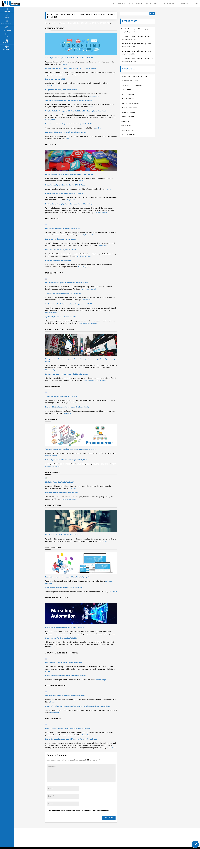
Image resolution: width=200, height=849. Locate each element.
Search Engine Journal (85, 235)
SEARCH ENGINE (126, 121)
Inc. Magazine (94, 96)
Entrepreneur (70, 200)
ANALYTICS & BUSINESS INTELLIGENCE (134, 76)
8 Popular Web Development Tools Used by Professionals (64, 587)
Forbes (64, 64)
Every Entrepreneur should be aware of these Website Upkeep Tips (67, 577)
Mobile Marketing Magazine (87, 323)
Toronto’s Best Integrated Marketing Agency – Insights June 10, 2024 (137, 45)
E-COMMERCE (126, 90)
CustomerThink (86, 300)
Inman (90, 107)
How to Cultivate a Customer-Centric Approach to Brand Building (67, 407)
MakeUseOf (113, 592)
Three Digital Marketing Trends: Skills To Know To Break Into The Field (69, 58)
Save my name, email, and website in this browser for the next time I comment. (79, 811)
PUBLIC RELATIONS (127, 117)
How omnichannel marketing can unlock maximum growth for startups (69, 124)
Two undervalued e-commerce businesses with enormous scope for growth (70, 449)
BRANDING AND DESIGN (129, 81)
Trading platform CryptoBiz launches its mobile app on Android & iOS (68, 304)
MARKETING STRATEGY (103, 23)
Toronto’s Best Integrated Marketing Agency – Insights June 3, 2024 (137, 52)
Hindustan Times (51, 313)
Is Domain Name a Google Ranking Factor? (59, 260)
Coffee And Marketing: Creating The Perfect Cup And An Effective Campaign (71, 68)
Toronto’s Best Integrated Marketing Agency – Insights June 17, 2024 (137, 38)
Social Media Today (100, 213)
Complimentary (168, 3)
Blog (196, 3)
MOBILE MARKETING (128, 112)
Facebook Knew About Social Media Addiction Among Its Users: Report (69, 174)
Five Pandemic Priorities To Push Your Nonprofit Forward (64, 627)
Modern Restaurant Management (94, 380)
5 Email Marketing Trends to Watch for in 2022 (61, 396)
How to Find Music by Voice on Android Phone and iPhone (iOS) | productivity (71, 739)
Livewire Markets (51, 456)
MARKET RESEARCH (127, 99)
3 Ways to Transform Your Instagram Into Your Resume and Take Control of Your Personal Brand (77, 706)
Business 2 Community (75, 403)
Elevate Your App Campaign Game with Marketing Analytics (65, 675)
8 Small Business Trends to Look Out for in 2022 (61, 638)
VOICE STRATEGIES (127, 130)
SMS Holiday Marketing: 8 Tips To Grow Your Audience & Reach (66, 283)
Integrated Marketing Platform (56, 23)
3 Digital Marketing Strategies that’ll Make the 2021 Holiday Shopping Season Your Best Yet (76, 111)
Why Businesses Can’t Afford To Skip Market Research (63, 535)
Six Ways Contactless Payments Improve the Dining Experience (66, 374)
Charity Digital (102, 245)
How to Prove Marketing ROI (55, 79)
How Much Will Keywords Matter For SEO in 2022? (62, 228)
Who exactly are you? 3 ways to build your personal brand (64, 695)
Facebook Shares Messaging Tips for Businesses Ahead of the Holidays (69, 204)
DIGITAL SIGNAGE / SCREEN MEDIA (133, 85)
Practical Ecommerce (52, 466)
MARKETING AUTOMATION (130, 103)
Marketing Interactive (69, 499)
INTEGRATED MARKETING (88, 23)
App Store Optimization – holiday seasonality (60, 317)
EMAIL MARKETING (127, 94)
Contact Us (184, 3)
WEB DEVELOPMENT (128, 135)
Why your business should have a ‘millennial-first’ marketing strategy (68, 100)
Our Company (118, 3)
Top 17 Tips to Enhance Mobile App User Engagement (63, 293)
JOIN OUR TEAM (151, 3)
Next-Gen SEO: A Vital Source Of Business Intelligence (63, 663)
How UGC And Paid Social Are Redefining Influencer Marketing (66, 132)
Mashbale (82, 181)
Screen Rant (86, 735)
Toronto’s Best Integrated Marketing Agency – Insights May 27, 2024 (137, 60)
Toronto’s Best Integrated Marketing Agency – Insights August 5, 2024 (137, 30)
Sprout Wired (111, 748)
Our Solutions (134, 3)
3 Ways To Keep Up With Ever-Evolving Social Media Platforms (66, 185)
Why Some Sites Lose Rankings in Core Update (61, 250)
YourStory (98, 128)
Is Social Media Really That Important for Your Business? (64, 193)
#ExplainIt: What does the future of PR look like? (61, 493)
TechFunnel (49, 85)
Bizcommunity (50, 370)
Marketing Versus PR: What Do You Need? (59, 482)
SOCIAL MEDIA (126, 126)
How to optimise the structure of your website (60, 239)
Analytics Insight (100, 680)
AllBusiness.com (55, 647)
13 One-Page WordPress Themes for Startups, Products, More (66, 460)
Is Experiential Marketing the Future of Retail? (61, 90)
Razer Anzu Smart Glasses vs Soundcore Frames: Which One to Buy (67, 728)
